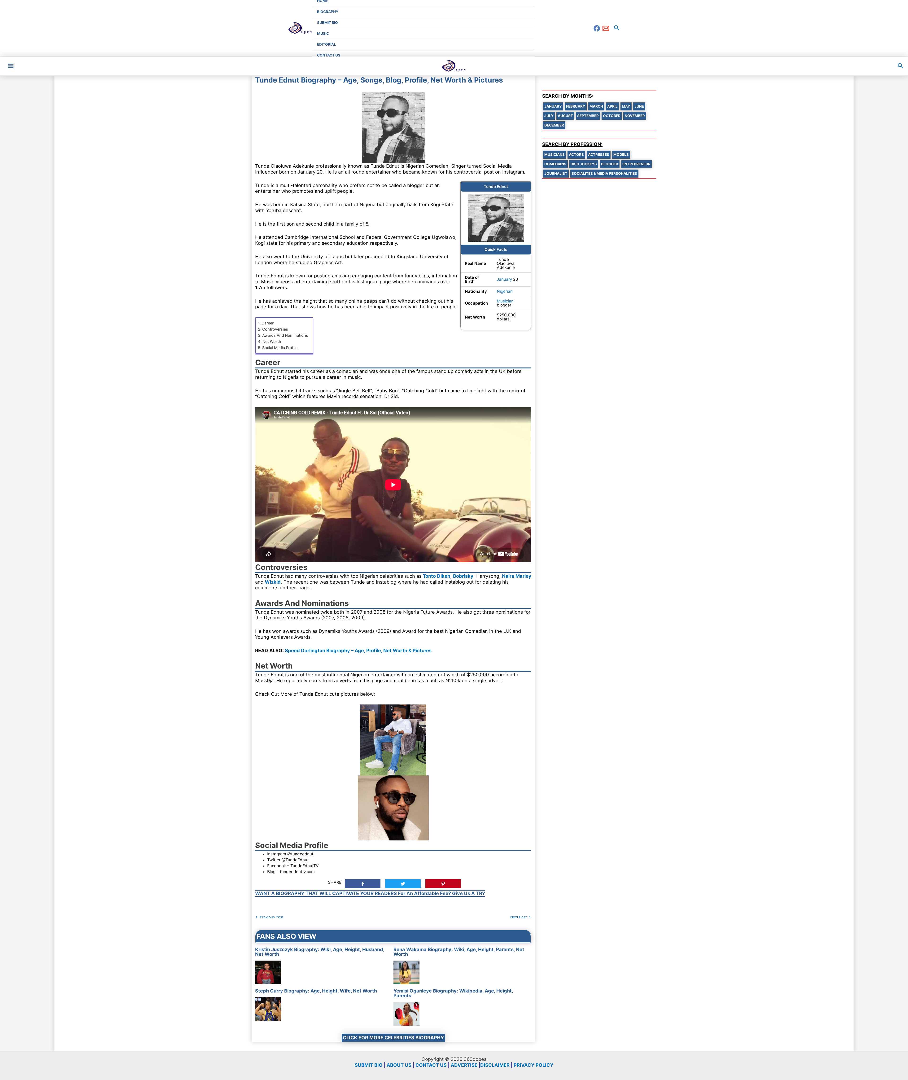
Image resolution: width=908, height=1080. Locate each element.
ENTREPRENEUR (636, 164)
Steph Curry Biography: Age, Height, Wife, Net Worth (316, 991)
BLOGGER (609, 164)
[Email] (605, 28)
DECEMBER (554, 125)
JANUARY (553, 106)
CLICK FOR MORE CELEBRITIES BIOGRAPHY (393, 1038)
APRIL (612, 106)
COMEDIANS (555, 164)
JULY (549, 116)
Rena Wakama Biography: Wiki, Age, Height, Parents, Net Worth (458, 952)
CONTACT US (431, 1065)
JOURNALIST (555, 173)
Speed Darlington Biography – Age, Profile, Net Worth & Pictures (358, 650)
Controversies (275, 329)
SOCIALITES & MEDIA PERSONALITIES (604, 173)
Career (268, 323)
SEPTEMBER (588, 116)
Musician (505, 301)
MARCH (596, 106)
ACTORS (576, 154)
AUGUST (565, 116)
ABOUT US (399, 1065)
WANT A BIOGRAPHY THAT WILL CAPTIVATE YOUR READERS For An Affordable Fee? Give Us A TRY (370, 893)
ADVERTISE (464, 1065)
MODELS (621, 154)
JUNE (639, 106)
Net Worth (271, 341)
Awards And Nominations (285, 335)
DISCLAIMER (495, 1065)
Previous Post (269, 917)
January (504, 279)
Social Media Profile (279, 347)
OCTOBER (611, 116)
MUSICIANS (554, 154)
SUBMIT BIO (369, 1065)
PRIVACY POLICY (533, 1065)
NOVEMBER (635, 116)
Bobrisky (463, 576)
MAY (626, 106)
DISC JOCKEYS (584, 164)
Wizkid (273, 582)
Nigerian (505, 291)
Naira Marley (516, 576)
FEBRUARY (575, 106)
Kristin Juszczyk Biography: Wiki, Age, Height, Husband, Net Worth (319, 952)
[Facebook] (597, 28)
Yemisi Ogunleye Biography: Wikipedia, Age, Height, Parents (453, 993)
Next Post (520, 917)
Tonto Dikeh (436, 576)
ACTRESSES (598, 154)
